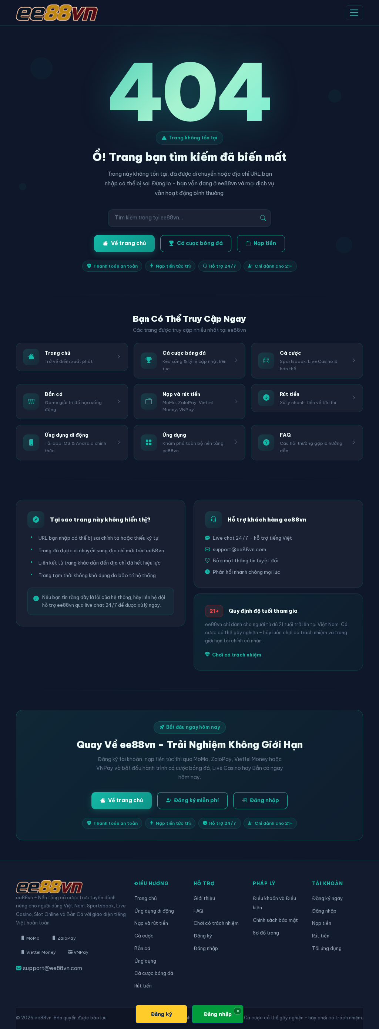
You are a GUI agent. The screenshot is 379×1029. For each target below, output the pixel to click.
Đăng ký (203, 936)
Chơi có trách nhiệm (236, 655)
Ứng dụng (145, 961)
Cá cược (144, 936)
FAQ (198, 911)
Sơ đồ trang (266, 933)
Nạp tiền (265, 243)
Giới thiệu (204, 898)
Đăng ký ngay (327, 898)
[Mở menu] (354, 12)
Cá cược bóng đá (200, 243)
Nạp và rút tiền (151, 923)
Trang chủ (145, 898)
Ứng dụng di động (154, 911)
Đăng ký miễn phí (196, 800)
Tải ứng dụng (327, 948)
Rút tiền (143, 986)
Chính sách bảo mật (275, 920)
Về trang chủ (128, 243)
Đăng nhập (264, 800)
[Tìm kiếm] (263, 218)
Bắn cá (142, 948)
